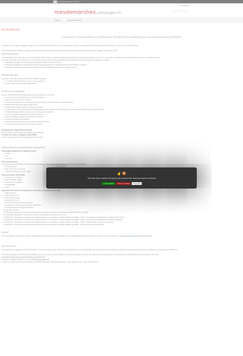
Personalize (137, 183)
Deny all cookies (124, 183)
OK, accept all (109, 183)
